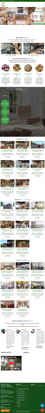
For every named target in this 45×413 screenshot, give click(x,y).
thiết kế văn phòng (25, 335)
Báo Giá (18, 402)
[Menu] (43, 4)
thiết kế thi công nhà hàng (20, 39)
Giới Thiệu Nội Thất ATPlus (22, 388)
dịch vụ (26, 323)
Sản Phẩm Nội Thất (21, 397)
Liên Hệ (18, 406)
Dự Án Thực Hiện (20, 390)
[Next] (4, 26)
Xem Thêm (7, 195)
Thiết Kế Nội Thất (20, 393)
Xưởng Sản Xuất (20, 399)
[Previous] (1, 26)
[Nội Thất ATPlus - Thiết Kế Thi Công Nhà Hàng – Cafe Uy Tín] (7, 4)
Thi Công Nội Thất (20, 395)
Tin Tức (18, 404)
